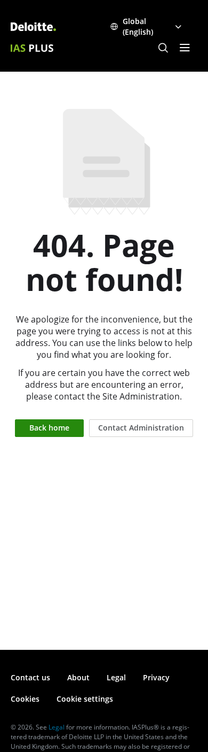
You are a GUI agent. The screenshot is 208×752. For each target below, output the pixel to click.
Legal (116, 677)
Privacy (156, 677)
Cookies (25, 699)
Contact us (30, 677)
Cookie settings (85, 699)
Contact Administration (141, 428)
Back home (49, 428)
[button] (163, 48)
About (78, 677)
